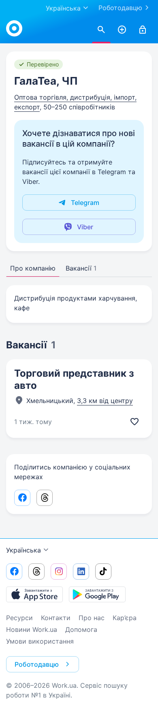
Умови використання (40, 641)
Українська (23, 550)
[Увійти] (142, 30)
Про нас (92, 618)
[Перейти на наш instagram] (59, 571)
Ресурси (19, 618)
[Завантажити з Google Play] (97, 594)
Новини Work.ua (31, 629)
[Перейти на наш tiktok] (103, 571)
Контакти (55, 618)
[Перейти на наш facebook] (14, 571)
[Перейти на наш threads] (36, 571)
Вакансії (81, 268)
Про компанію (33, 268)
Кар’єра (125, 618)
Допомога (81, 629)
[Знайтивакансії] (101, 30)
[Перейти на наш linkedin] (81, 571)
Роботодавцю (120, 8)
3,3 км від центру (105, 401)
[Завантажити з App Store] (34, 594)
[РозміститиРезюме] (122, 30)
